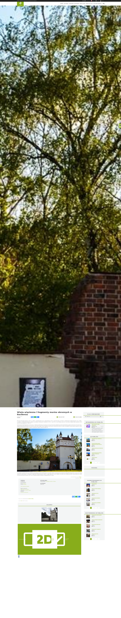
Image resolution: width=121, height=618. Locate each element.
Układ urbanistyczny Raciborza (97, 448)
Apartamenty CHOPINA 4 (96, 495)
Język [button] (93, 0)
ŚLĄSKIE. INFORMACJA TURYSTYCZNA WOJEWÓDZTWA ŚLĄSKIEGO (27, 0)
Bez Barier (76, 3)
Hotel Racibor (94, 476)
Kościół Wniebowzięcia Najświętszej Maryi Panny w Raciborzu (97, 444)
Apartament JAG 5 (95, 486)
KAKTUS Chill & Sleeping (96, 481)
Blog (92, 3)
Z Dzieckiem (71, 3)
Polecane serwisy (97, 3)
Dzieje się (88, 3)
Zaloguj (102, 0)
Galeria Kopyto (94, 457)
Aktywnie (66, 3)
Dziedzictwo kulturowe (24, 492)
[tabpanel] (49, 515)
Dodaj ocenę (30, 498)
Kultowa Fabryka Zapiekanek (97, 512)
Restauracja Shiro (95, 526)
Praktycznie (82, 3)
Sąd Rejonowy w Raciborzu (97, 438)
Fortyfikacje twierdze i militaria (51, 481)
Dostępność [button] (88, 0)
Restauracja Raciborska (96, 517)
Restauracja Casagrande (96, 522)
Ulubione (98, 0)
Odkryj (61, 3)
